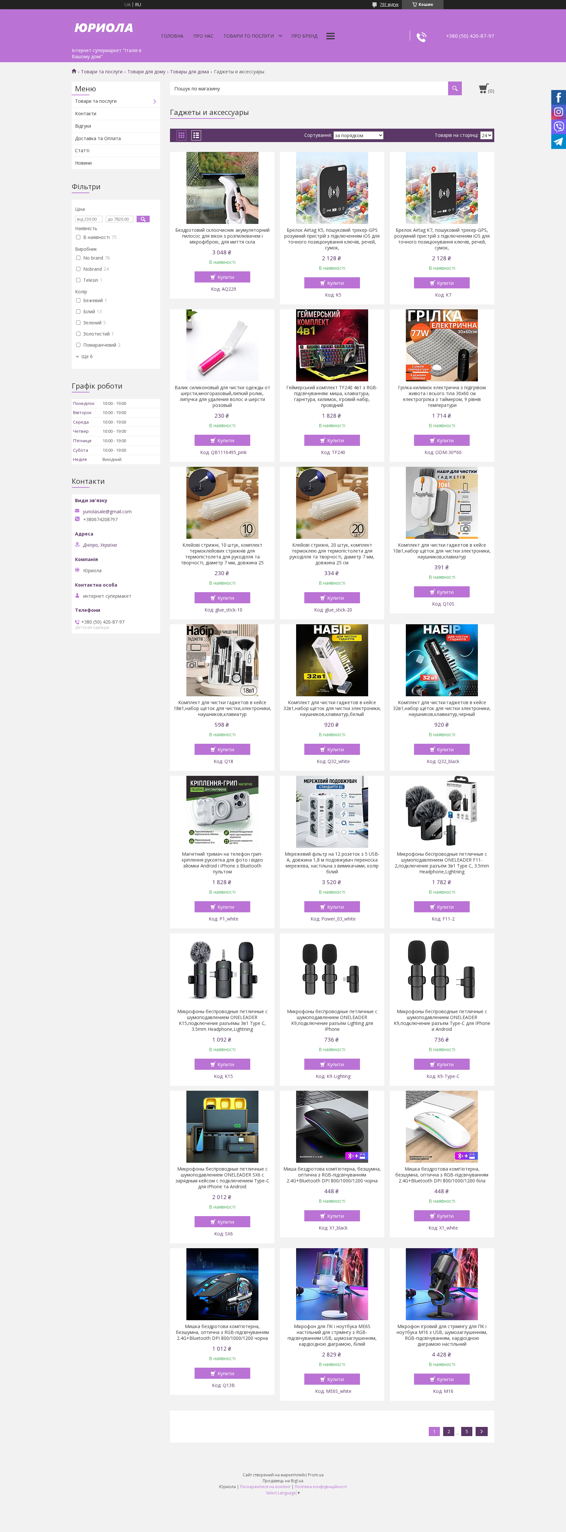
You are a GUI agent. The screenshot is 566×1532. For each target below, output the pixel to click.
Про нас (203, 36)
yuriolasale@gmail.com (107, 512)
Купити (225, 277)
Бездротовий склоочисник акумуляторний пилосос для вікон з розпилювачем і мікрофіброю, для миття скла (222, 236)
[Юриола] (104, 27)
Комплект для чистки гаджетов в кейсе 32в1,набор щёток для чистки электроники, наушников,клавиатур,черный (442, 708)
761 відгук (389, 4)
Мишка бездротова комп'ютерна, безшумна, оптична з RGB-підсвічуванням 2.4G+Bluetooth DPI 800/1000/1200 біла (441, 1175)
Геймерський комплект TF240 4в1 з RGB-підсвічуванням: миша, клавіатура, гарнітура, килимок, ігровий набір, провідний (332, 396)
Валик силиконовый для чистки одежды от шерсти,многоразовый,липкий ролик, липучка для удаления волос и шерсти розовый (222, 396)
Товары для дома (189, 72)
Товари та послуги (102, 72)
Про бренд (304, 36)
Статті (82, 150)
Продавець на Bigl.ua (283, 1481)
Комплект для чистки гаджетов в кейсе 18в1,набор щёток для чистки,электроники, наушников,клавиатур (222, 708)
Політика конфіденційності (321, 1486)
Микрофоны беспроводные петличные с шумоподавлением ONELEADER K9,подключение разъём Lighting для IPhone (332, 1020)
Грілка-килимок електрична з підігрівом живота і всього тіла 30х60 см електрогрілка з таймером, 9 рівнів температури (442, 396)
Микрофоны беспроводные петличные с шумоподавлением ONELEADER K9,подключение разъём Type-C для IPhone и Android (442, 1020)
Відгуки (83, 126)
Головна (172, 36)
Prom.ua (316, 1475)
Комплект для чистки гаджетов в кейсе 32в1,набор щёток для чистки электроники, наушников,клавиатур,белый (332, 708)
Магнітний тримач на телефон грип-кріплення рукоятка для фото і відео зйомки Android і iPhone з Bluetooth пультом (222, 863)
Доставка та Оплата (98, 138)
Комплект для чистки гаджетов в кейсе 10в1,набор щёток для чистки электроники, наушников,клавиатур (442, 551)
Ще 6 (87, 356)
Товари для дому (146, 72)
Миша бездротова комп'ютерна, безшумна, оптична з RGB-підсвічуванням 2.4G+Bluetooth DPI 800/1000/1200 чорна (332, 1175)
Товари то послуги (248, 36)
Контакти (85, 113)
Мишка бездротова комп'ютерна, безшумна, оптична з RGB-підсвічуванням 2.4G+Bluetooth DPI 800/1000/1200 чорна (222, 1332)
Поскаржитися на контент (265, 1486)
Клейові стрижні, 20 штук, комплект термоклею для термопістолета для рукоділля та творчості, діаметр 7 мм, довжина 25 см (332, 554)
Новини (83, 163)
